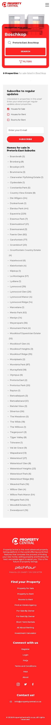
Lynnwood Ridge (21, 302)
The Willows (18, 427)
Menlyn (16, 318)
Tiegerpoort (18, 432)
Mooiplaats (17, 359)
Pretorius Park (20, 385)
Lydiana (15, 281)
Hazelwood (18, 260)
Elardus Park (19, 208)
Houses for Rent (18, 114)
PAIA (25, 672)
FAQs (25, 660)
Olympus (16, 375)
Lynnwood (18, 286)
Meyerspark (19, 323)
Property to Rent (25, 594)
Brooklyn (17, 167)
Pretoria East (18, 380)
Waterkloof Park (20, 474)
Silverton (17, 411)
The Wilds (17, 422)
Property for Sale (25, 588)
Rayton (15, 390)
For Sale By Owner (25, 611)
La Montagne (19, 276)
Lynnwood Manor (21, 297)
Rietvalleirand (19, 401)
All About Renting (25, 627)
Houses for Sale (18, 109)
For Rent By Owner (25, 616)
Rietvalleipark (19, 396)
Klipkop (15, 271)
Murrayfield (18, 370)
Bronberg (17, 161)
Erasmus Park (19, 219)
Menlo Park (18, 312)
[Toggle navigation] (47, 5)
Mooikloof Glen (20, 344)
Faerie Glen (18, 234)
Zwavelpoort (19, 510)
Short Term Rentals (25, 622)
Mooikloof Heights (21, 349)
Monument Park (20, 328)
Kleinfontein (18, 266)
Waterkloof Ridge (22, 479)
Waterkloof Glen (20, 463)
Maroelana (17, 307)
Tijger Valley (18, 437)
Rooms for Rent (18, 120)
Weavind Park (19, 484)
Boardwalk (17, 156)
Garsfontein (18, 240)
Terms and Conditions (25, 666)
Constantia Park (20, 187)
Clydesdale (17, 182)
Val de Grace (18, 448)
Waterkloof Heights (23, 468)
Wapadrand (18, 453)
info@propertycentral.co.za (28, 701)
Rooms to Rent (25, 599)
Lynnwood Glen (20, 292)
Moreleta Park (20, 364)
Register (25, 649)
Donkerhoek (18, 203)
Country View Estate (22, 193)
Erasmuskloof (19, 224)
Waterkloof (18, 458)
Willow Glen (18, 489)
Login (25, 655)
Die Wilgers (18, 198)
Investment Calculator (25, 633)
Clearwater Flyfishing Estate (26, 177)
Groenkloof (18, 245)
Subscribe (25, 139)
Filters (27, 61)
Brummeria (17, 172)
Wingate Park (19, 500)
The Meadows (19, 416)
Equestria (18, 213)
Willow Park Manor (22, 494)
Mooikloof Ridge (21, 354)
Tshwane (16, 442)
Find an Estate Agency (25, 605)
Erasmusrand (18, 229)
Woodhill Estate (20, 505)
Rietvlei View (18, 406)
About (26, 677)
